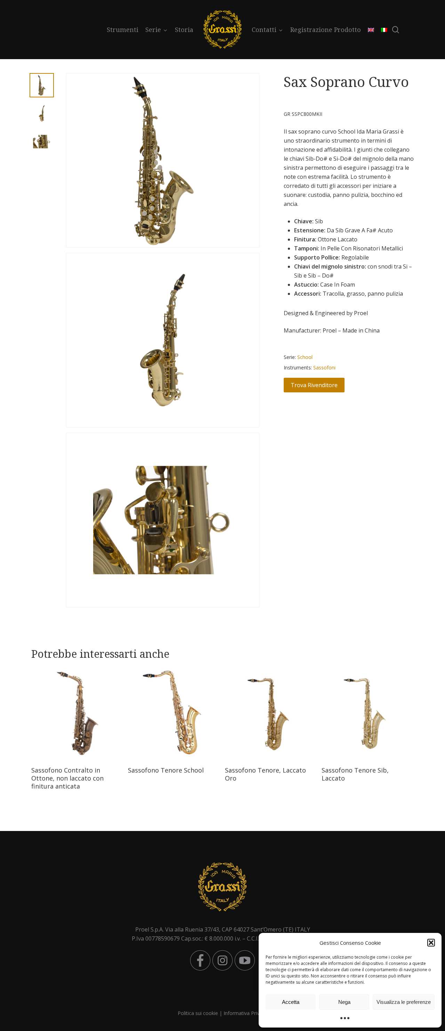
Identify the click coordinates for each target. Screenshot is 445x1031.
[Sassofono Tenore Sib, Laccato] (367, 714)
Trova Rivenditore (314, 385)
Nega (344, 1002)
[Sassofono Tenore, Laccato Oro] (271, 714)
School (305, 357)
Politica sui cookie (198, 1013)
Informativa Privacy (245, 1013)
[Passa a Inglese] (371, 29)
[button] (431, 942)
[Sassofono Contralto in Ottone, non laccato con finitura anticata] (77, 714)
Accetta (290, 1002)
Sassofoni (324, 367)
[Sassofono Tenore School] (174, 714)
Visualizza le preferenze (404, 1002)
